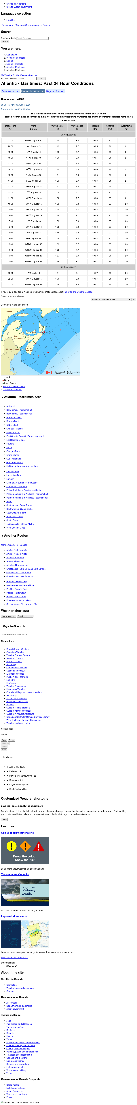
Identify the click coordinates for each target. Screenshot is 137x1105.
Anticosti (10, 406)
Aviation (10, 704)
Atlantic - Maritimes (15, 66)
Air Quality (11, 664)
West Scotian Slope (15, 527)
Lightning (10, 679)
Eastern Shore (13, 432)
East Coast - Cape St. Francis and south (25, 436)
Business (10, 1030)
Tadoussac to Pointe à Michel (20, 523)
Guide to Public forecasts (18, 707)
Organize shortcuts (25, 616)
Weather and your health (18, 723)
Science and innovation (17, 1063)
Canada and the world (16, 1057)
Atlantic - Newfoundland (17, 565)
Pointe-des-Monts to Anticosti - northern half (27, 493)
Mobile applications (15, 1087)
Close (4, 820)
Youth (9, 1073)
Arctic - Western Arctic (16, 553)
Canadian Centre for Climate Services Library (28, 716)
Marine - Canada (14, 661)
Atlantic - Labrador (15, 557)
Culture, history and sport (18, 1048)
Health (9, 1036)
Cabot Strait (12, 424)
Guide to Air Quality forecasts (20, 713)
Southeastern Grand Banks (19, 505)
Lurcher (10, 478)
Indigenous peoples (15, 1067)
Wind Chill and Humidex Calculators (23, 719)
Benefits (10, 1033)
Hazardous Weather (15, 689)
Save (4, 740)
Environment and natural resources (23, 1042)
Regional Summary (55, 91)
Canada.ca (11, 54)
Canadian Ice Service (16, 667)
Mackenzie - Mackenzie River (20, 585)
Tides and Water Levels (14, 386)
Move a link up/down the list (22, 775)
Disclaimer (69, 120)
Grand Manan (12, 454)
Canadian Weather (15, 652)
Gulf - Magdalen (14, 458)
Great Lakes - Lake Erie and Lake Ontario (26, 568)
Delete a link (15, 771)
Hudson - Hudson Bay (16, 581)
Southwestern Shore (16, 512)
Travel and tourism (15, 1026)
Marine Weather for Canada (14, 544)
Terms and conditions (16, 1094)
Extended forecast (15, 673)
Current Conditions (11, 91)
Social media (12, 1084)
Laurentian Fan (13, 475)
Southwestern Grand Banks (19, 508)
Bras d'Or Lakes (14, 417)
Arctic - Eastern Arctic (16, 550)
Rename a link (16, 780)
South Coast (12, 520)
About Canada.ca (14, 1091)
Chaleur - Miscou (14, 428)
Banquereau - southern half (19, 413)
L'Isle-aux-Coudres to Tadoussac (21, 482)
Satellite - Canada (15, 658)
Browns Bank (12, 421)
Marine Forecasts (14, 63)
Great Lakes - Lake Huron (18, 572)
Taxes (9, 1039)
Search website (8, 38)
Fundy (9, 447)
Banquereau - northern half (19, 409)
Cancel (11, 740)
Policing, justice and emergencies (22, 1051)
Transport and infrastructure (19, 1054)
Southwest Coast (14, 516)
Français (10, 19)
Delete (4, 747)
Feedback (14, 957)
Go (41, 79)
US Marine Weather (12, 389)
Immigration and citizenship (19, 1023)
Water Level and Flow (16, 698)
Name (4, 734)
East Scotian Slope (15, 439)
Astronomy (11, 695)
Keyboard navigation (19, 784)
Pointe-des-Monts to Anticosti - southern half (27, 497)
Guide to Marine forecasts (18, 710)
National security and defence (20, 1045)
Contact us (11, 984)
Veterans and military (16, 1070)
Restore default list (18, 788)
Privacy (10, 1097)
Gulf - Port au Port (14, 462)
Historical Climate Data (17, 701)
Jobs (8, 1020)
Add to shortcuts (8, 616)
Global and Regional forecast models (24, 692)
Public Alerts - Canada (17, 676)
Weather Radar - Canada (18, 655)
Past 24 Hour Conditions (33, 91)
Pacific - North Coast (16, 592)
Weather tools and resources (20, 987)
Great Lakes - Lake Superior (19, 576)
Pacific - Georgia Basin (17, 589)
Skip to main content (16, 3)
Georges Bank (13, 451)
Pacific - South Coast (16, 596)
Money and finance (15, 1060)
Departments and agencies (19, 1005)
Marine (9, 60)
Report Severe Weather (17, 649)
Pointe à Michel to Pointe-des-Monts (23, 490)
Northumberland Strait (16, 486)
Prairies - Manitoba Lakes (18, 600)
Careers (10, 991)
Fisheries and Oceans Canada (77, 291)
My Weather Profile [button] (10, 75)
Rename (5, 743)
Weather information (16, 57)
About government (15, 1008)
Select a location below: (13, 296)
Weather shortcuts (28, 75)
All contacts (11, 1002)
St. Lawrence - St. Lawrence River (22, 604)
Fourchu (10, 443)
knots (34, 128)
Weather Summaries (16, 686)
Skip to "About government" (19, 6)
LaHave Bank (12, 471)
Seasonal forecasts (15, 670)
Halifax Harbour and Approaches (22, 466)
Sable (9, 501)
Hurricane (11, 682)
